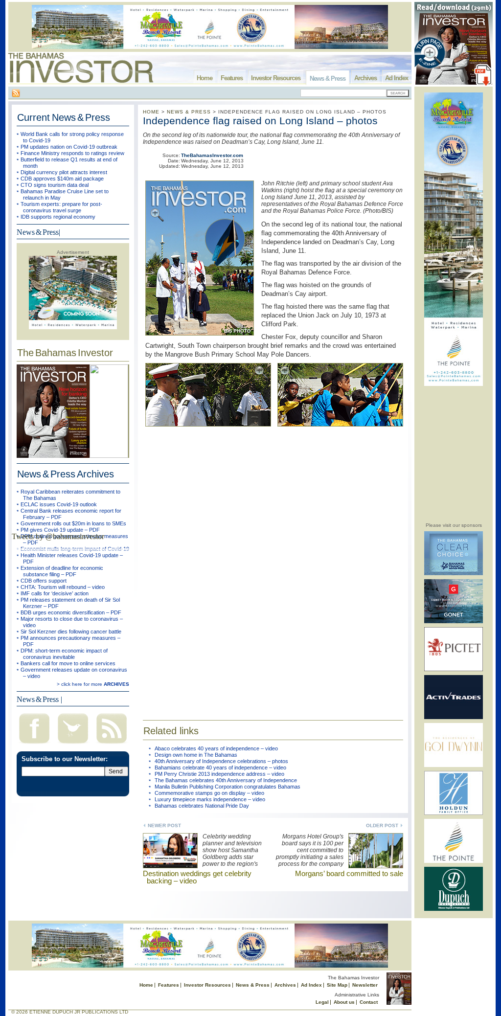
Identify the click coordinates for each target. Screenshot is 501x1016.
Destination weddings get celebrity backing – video (197, 877)
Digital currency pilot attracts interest (64, 172)
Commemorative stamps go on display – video (209, 793)
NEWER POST (164, 825)
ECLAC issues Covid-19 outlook (59, 504)
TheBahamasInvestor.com (212, 155)
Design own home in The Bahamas (196, 755)
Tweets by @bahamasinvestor (58, 536)
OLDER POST (382, 825)
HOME (151, 111)
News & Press (327, 78)
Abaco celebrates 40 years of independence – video (216, 748)
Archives (365, 78)
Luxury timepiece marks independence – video (210, 799)
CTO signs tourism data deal (55, 185)
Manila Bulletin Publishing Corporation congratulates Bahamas (227, 787)
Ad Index (396, 78)
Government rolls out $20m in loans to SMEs (73, 523)
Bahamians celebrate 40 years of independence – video (220, 767)
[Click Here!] (453, 573)
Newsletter (365, 985)
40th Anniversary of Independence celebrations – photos (221, 761)
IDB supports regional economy (58, 217)
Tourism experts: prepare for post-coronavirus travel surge (61, 207)
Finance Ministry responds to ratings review (72, 153)
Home (204, 78)
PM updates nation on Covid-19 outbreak (69, 147)
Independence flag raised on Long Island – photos (260, 120)
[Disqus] (273, 570)
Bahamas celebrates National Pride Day (202, 806)
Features (232, 78)
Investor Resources (275, 78)
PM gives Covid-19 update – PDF (60, 530)
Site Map (337, 985)
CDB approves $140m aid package (62, 178)
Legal (322, 1002)
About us (344, 1002)
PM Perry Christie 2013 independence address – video (219, 774)
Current (63, 117)
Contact (369, 1002)
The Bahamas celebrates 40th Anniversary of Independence (226, 780)
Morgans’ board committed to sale (349, 873)
